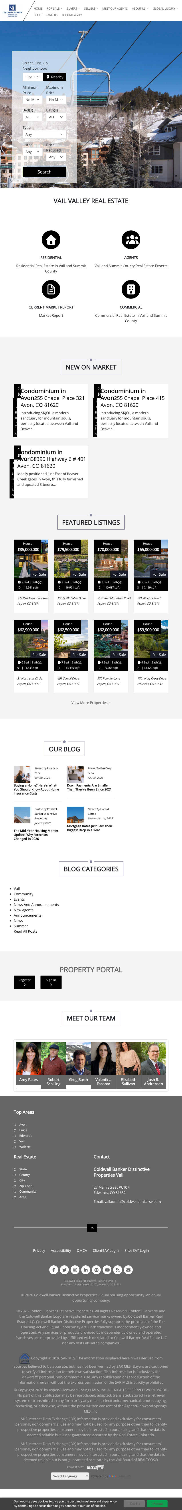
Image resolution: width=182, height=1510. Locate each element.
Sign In (51, 980)
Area (22, 1197)
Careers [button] (51, 15)
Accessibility (61, 1250)
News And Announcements (36, 904)
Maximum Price (54, 90)
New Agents (24, 909)
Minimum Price (31, 90)
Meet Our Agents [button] (115, 8)
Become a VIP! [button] (72, 15)
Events (19, 899)
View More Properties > (91, 702)
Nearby (56, 77)
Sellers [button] (90, 8)
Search (51, 172)
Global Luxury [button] (164, 8)
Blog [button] (37, 15)
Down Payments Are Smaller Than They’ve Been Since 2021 (89, 787)
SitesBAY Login (137, 1250)
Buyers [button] (72, 8)
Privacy (39, 1250)
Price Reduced (53, 147)
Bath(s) (52, 110)
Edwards (25, 1135)
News (18, 920)
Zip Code (25, 1186)
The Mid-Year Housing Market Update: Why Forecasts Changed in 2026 (36, 835)
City (22, 1180)
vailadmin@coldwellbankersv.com (133, 1201)
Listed (28, 144)
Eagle (23, 1130)
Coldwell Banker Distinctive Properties (45, 813)
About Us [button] (139, 8)
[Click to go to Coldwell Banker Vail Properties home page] (12, 11)
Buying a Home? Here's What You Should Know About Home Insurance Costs (36, 789)
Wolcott (24, 1147)
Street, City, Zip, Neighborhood (36, 65)
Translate (124, 1476)
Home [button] (38, 8)
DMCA (82, 1250)
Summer (21, 925)
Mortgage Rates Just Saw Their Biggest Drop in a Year (89, 828)
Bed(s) (28, 110)
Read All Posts (25, 931)
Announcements (28, 915)
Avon (23, 1124)
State (23, 1169)
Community (23, 893)
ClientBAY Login (106, 1250)
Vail (17, 888)
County (24, 1175)
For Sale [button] (53, 8)
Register (24, 980)
